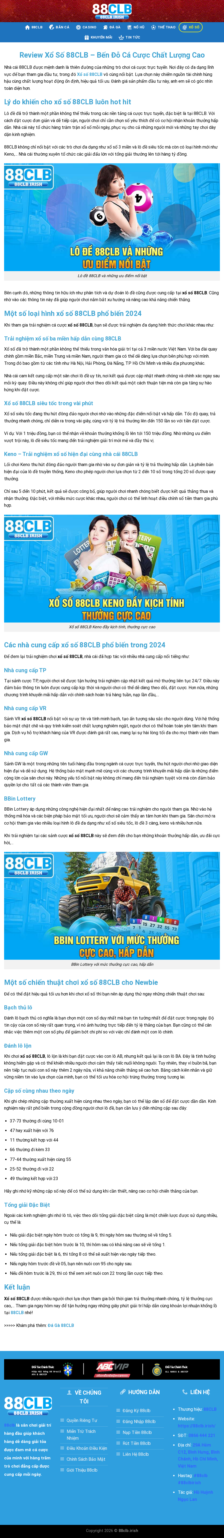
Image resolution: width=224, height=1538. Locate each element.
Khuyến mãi (102, 37)
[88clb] (112, 11)
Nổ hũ (139, 27)
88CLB (17, 1312)
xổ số (194, 27)
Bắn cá (62, 27)
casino (89, 27)
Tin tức (132, 37)
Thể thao (167, 27)
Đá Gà (115, 27)
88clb (37, 27)
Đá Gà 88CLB (61, 1325)
